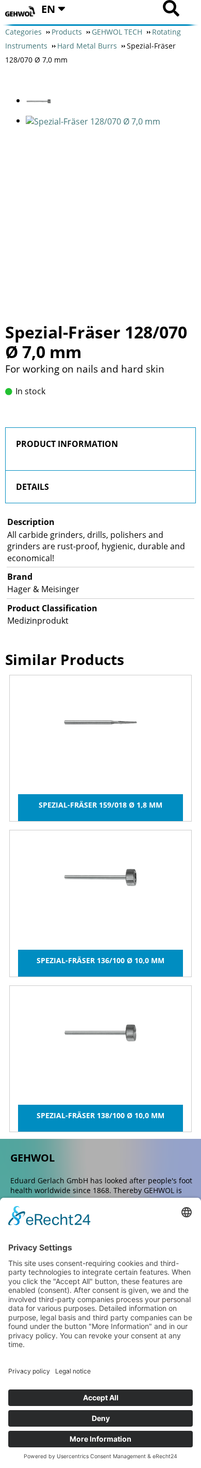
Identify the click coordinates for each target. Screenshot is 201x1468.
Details (32, 486)
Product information (67, 444)
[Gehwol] (20, 11)
